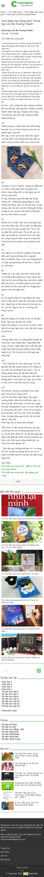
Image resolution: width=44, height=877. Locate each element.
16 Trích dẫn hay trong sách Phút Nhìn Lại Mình (22, 519)
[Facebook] (21, 870)
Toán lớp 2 (6, 684)
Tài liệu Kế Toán (9, 724)
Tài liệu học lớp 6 (9, 691)
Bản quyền (5, 859)
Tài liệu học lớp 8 (9, 696)
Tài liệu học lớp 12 (10, 706)
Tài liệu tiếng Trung (10, 739)
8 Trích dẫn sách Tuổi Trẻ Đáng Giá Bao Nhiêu (26, 804)
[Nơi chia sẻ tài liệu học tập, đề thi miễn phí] (22, 3)
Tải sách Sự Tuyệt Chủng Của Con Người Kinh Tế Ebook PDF (28, 775)
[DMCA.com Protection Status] (30, 873)
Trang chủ (5, 848)
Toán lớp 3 (6, 687)
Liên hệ (3, 856)
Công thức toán (9, 710)
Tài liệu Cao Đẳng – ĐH (12, 729)
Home (3, 12)
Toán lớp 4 (6, 689)
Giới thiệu (4, 852)
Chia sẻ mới (22, 867)
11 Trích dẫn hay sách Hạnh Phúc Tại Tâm (19, 574)
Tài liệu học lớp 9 (9, 699)
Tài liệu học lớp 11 (10, 704)
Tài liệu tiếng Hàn (9, 736)
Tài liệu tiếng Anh (9, 732)
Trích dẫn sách (15, 12)
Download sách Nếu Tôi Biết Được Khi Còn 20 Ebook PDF (28, 784)
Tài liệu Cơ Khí (8, 727)
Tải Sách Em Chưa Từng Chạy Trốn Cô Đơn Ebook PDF (26, 755)
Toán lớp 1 (6, 682)
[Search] (39, 671)
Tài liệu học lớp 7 (9, 694)
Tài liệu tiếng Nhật (10, 734)
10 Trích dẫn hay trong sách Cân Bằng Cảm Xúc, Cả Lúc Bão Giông (20, 546)
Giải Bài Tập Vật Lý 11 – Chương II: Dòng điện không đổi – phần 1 (28, 795)
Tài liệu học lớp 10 (10, 701)
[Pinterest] (23, 870)
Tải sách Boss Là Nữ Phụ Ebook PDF (26, 764)
